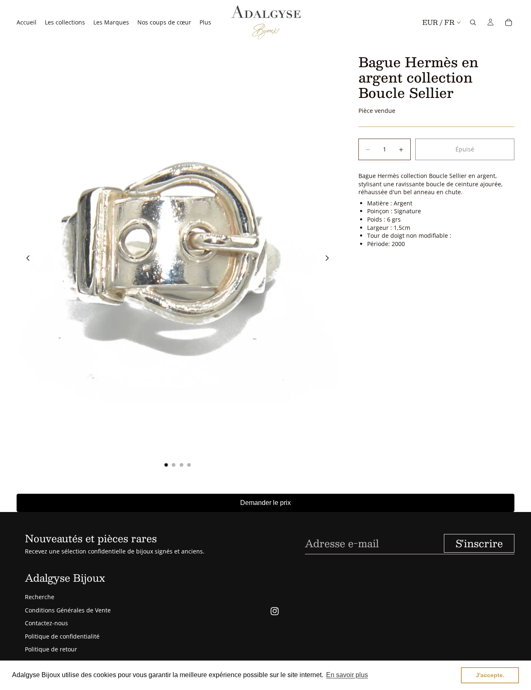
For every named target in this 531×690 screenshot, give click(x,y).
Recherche (39, 597)
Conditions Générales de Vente (68, 610)
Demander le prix (265, 502)
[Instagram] (275, 611)
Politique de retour (51, 649)
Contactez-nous (46, 623)
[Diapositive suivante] (329, 259)
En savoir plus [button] (347, 674)
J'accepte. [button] (490, 675)
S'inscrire (479, 543)
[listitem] (205, 22)
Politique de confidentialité (62, 636)
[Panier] (508, 22)
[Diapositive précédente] (26, 259)
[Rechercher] (473, 22)
